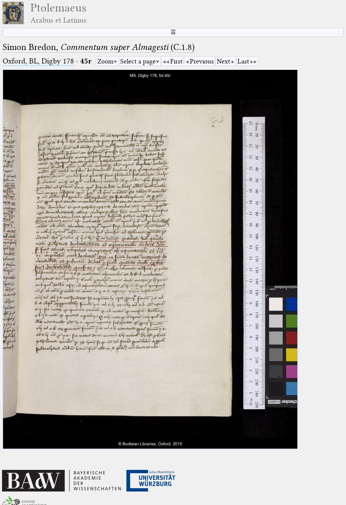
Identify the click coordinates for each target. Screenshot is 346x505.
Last (243, 61)
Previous (202, 61)
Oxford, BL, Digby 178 (38, 60)
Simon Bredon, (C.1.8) (99, 47)
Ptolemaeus (58, 13)
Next (223, 61)
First (176, 61)
